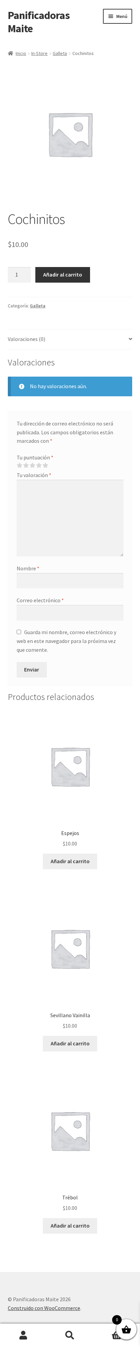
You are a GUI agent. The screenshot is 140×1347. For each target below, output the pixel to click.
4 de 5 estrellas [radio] (38, 465)
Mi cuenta (23, 1335)
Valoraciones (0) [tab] (26, 339)
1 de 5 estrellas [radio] (19, 465)
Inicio (21, 53)
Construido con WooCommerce (44, 1308)
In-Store (39, 53)
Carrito (107, 1329)
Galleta (60, 53)
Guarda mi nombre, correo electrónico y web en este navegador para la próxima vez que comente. (66, 641)
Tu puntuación (35, 457)
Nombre (28, 568)
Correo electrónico (40, 600)
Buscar (70, 1335)
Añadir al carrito (62, 274)
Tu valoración (34, 475)
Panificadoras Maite (39, 21)
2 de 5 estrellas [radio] (26, 465)
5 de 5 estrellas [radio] (45, 465)
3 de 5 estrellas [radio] (32, 465)
